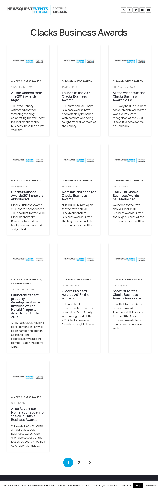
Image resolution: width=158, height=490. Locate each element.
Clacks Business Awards (26, 81)
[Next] (90, 462)
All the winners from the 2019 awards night (26, 96)
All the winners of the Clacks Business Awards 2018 (129, 96)
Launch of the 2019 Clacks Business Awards (76, 96)
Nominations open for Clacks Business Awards (79, 195)
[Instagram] (130, 10)
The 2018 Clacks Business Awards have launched (126, 195)
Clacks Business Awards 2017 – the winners (75, 294)
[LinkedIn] (136, 10)
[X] (123, 10)
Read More (150, 485)
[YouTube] (142, 10)
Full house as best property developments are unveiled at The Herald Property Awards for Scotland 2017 (27, 306)
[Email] (148, 10)
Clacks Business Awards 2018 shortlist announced (27, 195)
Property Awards (21, 283)
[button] (113, 10)
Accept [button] (138, 485)
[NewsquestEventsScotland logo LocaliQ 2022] (37, 10)
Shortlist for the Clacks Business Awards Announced (128, 294)
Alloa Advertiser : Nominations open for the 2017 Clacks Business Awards (28, 414)
